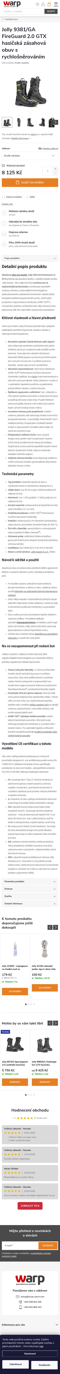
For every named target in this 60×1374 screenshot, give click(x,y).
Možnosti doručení (16, 165)
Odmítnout (16, 1364)
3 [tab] (31, 1004)
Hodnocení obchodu (30, 1110)
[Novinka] (15, 1044)
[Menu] (56, 4)
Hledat (51, 11)
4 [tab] (34, 1004)
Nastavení (30, 1353)
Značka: (7, 204)
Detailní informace (19, 138)
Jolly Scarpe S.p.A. (40, 552)
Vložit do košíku (32, 182)
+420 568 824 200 (32, 1301)
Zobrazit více (30, 1206)
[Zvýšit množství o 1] (55, 169)
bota (34, 376)
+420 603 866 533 (32, 1307)
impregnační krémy (26, 622)
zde (41, 1346)
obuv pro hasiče (19, 275)
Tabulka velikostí (50, 148)
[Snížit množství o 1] (55, 173)
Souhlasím (44, 1365)
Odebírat (48, 1245)
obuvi (33, 134)
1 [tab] (26, 1004)
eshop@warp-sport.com (32, 1296)
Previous (50, 927)
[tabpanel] (15, 967)
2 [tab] (28, 1004)
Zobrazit (15, 1082)
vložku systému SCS (39, 705)
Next (55, 927)
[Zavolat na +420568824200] (37, 4)
